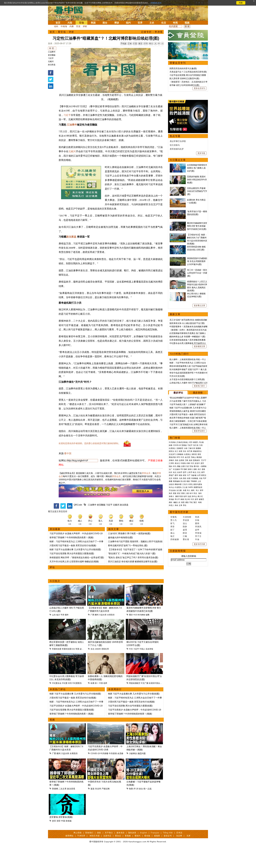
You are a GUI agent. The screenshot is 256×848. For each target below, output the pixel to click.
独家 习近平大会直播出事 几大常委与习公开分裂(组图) (75, 549)
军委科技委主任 (68, 649)
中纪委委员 (77, 683)
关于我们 (109, 833)
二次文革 (63, 789)
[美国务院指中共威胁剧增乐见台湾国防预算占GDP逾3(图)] (178, 258)
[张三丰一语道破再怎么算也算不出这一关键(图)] (178, 270)
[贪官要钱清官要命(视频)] (67, 795)
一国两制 (202, 466)
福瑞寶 (157, 836)
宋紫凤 (173, 517)
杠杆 (170, 472)
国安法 (171, 451)
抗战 (189, 496)
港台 (105, 22)
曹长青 (186, 539)
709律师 (194, 481)
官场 (81, 22)
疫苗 (180, 451)
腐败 (179, 466)
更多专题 (201, 153)
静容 (185, 533)
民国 (181, 496)
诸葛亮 (201, 499)
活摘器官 (179, 448)
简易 (197, 517)
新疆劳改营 (198, 487)
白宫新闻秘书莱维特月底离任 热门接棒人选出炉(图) (197, 168)
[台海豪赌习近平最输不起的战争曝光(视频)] (144, 760)
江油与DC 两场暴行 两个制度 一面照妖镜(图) (129, 533)
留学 (201, 490)
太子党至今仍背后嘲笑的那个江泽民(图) (187, 379)
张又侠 (195, 445)
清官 (59, 821)
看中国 (70, 12)
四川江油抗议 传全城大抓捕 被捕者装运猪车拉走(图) (132, 561)
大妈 (180, 478)
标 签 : (52, 48)
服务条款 (121, 833)
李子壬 (198, 536)
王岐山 (193, 457)
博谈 (116, 22)
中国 (101, 683)
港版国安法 (197, 451)
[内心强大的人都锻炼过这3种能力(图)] (178, 293)
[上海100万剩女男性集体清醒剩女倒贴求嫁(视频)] (144, 725)
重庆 (131, 615)
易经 (171, 502)
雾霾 (170, 481)
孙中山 (194, 496)
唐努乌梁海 (197, 484)
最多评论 (178, 392)
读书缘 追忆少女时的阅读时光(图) (184, 85)
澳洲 (177, 496)
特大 (151, 43)
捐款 (99, 833)
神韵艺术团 (95, 836)
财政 (180, 475)
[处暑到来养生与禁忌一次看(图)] (178, 200)
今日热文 (55, 581)
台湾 (199, 475)
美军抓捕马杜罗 (177, 149)
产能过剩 (106, 789)
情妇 (170, 466)
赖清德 (199, 457)
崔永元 (177, 463)
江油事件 (51, 52)
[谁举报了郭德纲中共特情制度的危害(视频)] (67, 760)
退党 (199, 454)
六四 (201, 445)
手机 (191, 502)
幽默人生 (176, 502)
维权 (188, 481)
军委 (77, 649)
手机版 (123, 43)
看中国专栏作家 (179, 512)
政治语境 (71, 789)
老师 (105, 683)
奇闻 (175, 22)
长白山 (171, 487)
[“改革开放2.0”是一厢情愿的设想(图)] (178, 211)
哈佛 (92, 683)
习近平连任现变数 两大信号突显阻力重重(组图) (71, 553)
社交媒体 (176, 469)
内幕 (71, 26)
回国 (183, 493)
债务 (203, 469)
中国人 (142, 649)
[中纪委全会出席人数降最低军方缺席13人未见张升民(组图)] (67, 654)
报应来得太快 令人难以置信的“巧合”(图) (187, 323)
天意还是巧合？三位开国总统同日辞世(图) (188, 72)
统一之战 (147, 789)
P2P (204, 478)
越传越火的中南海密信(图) (120, 537)
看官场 (62, 32)
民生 (196, 493)
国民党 (194, 454)
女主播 (179, 490)
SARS (190, 487)
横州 (97, 615)
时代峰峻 (141, 615)
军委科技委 (56, 649)
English (143, 833)
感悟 (187, 502)
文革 (180, 505)
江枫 (185, 536)
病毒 (170, 445)
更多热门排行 (199, 386)
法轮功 (171, 484)
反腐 (183, 466)
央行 (199, 469)
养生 (184, 505)
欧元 (194, 472)
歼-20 (136, 789)
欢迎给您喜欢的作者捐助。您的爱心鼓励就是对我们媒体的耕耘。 (90, 443)
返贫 (93, 789)
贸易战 (184, 445)
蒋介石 (200, 496)
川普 (190, 442)
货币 (184, 472)
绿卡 (191, 493)
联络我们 (89, 833)
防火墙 (183, 481)
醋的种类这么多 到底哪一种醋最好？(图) (187, 336)
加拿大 (190, 469)
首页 (58, 22)
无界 (189, 836)
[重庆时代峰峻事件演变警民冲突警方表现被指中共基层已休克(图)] (144, 586)
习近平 (51, 58)
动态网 (179, 836)
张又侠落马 (175, 145)
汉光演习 (172, 454)
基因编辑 (176, 481)
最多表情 (198, 392)
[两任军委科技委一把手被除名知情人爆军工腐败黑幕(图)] (67, 620)
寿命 (176, 505)
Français (155, 833)
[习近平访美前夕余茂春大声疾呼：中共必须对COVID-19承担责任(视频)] (105, 725)
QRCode (78, 505)
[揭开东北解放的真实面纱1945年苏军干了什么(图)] (105, 620)
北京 (170, 478)
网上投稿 (78, 833)
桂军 (185, 496)
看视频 (128, 836)
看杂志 (118, 836)
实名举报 (149, 649)
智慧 (183, 502)
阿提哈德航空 (134, 683)
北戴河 (51, 61)
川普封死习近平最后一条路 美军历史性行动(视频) (72, 545)
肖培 (70, 683)
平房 (62, 615)
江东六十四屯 (187, 484)
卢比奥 (201, 442)
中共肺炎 (172, 442)
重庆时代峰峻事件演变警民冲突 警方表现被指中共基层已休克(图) (197, 226)
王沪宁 (203, 460)
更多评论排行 (199, 431)
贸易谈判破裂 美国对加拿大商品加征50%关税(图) (197, 179)
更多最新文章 (199, 346)
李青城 (198, 533)
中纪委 (64, 683)
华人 (188, 490)
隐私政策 (132, 833)
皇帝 (196, 499)
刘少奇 (187, 499)
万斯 (186, 460)
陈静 (185, 526)
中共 (135, 615)
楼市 (176, 475)
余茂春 (120, 753)
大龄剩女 (133, 753)
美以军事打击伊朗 (178, 141)
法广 (170, 469)
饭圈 (147, 615)
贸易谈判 (196, 460)
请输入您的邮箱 (188, 556)
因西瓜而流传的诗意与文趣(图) (183, 68)
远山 (185, 523)
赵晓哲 (82, 649)
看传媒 (147, 836)
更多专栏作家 (199, 544)
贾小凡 (173, 520)
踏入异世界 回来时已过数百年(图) (184, 78)
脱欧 (195, 469)
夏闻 (197, 523)
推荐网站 (69, 836)
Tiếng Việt (168, 833)
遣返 (174, 493)
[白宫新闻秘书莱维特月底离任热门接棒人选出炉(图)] (178, 165)
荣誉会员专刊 (178, 63)
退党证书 (168, 836)
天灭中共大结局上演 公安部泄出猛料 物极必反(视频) (74, 561)
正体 (130, 43)
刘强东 (175, 478)
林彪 (182, 499)
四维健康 (174, 539)
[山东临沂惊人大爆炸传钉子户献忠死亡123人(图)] (67, 586)
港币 (203, 472)
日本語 (179, 833)
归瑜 (197, 520)
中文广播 (144, 683)
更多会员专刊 (199, 88)
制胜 (131, 789)
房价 (184, 478)
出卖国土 (172, 448)
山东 (54, 615)
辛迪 (197, 539)
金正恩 (187, 457)
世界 (140, 22)
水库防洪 (111, 615)
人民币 (189, 472)
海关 (170, 493)
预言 (195, 502)
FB (182, 469)
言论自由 (172, 490)
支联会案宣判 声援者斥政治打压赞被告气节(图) (197, 191)
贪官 (54, 821)
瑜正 (172, 536)
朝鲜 (185, 469)
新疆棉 (198, 448)
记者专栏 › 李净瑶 (152, 32)
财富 (184, 475)
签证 (179, 493)
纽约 (128, 22)
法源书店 (107, 836)
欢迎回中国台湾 (155, 683)
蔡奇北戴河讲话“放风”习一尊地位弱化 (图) (127, 545)
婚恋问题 (142, 753)
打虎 (187, 466)
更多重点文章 (199, 305)
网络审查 (178, 484)
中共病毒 (104, 753)
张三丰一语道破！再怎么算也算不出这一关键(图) (197, 273)
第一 (97, 683)
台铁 (185, 448)
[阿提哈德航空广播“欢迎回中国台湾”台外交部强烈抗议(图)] (144, 654)
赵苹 (197, 530)
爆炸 (67, 615)
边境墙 (181, 460)
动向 (56, 26)
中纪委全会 (56, 683)
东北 (92, 649)
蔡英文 (203, 475)
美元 (174, 472)
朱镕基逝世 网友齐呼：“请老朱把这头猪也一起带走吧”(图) (76, 557)
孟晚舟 (171, 460)
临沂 (58, 615)
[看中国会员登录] (188, 35)
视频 (187, 22)
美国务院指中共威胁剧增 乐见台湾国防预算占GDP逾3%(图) (197, 261)
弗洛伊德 (172, 457)
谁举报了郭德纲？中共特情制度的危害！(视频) (71, 537)
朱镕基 (69, 821)
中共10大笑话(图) (177, 376)
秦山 (172, 533)
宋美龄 (171, 499)
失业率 (98, 789)
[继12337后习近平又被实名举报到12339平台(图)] (144, 620)
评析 (85, 26)
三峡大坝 (191, 448)
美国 (93, 22)
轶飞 (172, 523)
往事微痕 (179, 454)
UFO (178, 457)
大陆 (69, 22)
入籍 (187, 493)
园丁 (172, 530)
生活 (163, 22)
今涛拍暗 (187, 517)
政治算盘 (51, 65)
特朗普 (195, 442)
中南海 (64, 26)
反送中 (197, 463)
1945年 (98, 649)
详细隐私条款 (156, 3)
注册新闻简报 (178, 551)
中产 (189, 475)
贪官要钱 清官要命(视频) (61, 817)
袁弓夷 (189, 451)
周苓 (172, 526)
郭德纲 (55, 789)
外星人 (171, 505)
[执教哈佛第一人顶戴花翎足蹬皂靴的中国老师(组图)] (105, 654)
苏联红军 (105, 649)
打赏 (135, 43)
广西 (92, 615)
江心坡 (184, 487)
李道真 (186, 520)
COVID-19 (95, 753)
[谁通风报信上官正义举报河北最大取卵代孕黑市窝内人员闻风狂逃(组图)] (178, 281)
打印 (146, 43)
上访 (199, 481)
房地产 (171, 475)
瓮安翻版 (51, 55)
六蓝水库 (103, 615)
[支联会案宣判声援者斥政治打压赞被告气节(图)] (178, 188)
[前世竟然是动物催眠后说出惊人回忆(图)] (178, 247)
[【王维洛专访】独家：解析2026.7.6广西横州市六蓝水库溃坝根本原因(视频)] (105, 586)
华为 (174, 466)
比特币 (179, 472)
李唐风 (198, 526)
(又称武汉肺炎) (182, 442)
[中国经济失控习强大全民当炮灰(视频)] (105, 760)
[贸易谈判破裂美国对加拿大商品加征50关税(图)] (178, 176)
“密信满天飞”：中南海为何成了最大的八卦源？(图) (131, 553)
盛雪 (185, 530)
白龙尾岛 (178, 487)
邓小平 (177, 499)
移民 (193, 490)
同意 (241, 3)
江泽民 (171, 463)
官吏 (78, 26)
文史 (151, 22)
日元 (199, 472)
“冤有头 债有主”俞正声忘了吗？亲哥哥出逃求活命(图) (133, 557)
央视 (184, 490)
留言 (140, 43)
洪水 (184, 451)
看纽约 (138, 836)
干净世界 (81, 836)
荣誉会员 (146, 473)
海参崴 (193, 475)
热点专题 (175, 136)
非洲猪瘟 (194, 478)
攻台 (141, 789)
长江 (176, 451)
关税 (176, 460)
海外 (200, 493)
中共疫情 (113, 753)
